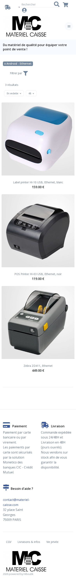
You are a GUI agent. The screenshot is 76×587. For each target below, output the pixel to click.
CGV (8, 542)
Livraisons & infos (29, 542)
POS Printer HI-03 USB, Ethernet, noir (38, 274)
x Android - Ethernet (18, 63)
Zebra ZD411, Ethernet (38, 366)
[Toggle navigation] (69, 26)
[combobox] (14, 93)
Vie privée (52, 542)
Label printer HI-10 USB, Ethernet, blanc (38, 182)
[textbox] (12, 93)
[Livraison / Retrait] (8, 7)
